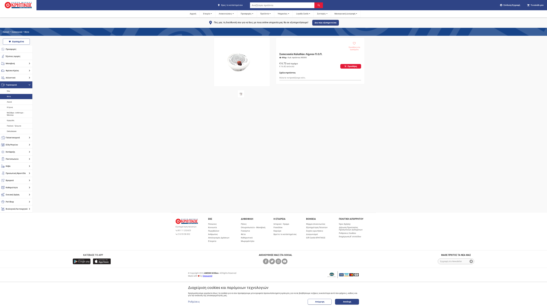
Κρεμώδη (10, 120)
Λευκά (9, 102)
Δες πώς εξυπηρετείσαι (326, 23)
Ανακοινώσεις (225, 14)
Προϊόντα (264, 14)
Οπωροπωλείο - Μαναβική (253, 227)
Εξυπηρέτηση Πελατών (316, 227)
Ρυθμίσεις (194, 302)
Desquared (207, 276)
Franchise (278, 227)
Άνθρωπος (213, 234)
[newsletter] (471, 261)
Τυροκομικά (16, 32)
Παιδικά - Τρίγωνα (14, 126)
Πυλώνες (212, 224)
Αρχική (193, 14)
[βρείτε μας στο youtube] (285, 261)
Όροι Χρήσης (345, 224)
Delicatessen (12, 131)
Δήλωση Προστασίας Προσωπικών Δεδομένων (351, 228)
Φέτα (26, 32)
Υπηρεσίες (282, 14)
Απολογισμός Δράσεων (218, 238)
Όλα (8, 91)
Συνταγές (321, 14)
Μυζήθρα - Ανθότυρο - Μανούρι (15, 114)
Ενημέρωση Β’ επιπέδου (350, 236)
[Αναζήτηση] (318, 5)
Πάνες (244, 224)
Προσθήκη (352, 66)
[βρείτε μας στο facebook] (266, 261)
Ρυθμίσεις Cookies (347, 233)
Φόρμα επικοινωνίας (315, 224)
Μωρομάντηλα (247, 241)
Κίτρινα (10, 107)
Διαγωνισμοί (312, 234)
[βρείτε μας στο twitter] (272, 261)
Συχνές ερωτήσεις (314, 231)
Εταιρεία (212, 241)
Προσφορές (246, 14)
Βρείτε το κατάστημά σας (285, 234)
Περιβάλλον (213, 231)
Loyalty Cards (302, 14)
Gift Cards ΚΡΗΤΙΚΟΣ (315, 238)
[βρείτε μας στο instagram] (278, 261)
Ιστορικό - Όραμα (281, 224)
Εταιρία (206, 14)
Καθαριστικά (247, 238)
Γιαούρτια (245, 231)
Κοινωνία (212, 227)
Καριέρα (277, 231)
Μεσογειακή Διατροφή (344, 14)
